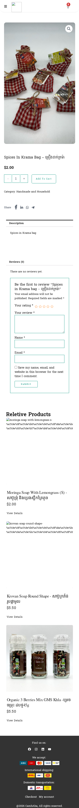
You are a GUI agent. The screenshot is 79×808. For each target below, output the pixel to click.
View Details (15, 513)
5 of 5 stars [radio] (51, 306)
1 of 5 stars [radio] (36, 306)
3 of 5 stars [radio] (44, 306)
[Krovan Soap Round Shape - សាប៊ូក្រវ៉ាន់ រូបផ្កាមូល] (39, 554)
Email (20, 353)
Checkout (31, 796)
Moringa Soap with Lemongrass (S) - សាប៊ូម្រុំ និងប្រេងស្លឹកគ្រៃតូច (37, 495)
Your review (25, 313)
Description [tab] (16, 223)
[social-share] (16, 207)
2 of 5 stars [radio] (40, 306)
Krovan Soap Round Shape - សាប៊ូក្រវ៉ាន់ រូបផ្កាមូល (37, 598)
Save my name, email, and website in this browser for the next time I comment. (39, 372)
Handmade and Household (33, 191)
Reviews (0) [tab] (16, 261)
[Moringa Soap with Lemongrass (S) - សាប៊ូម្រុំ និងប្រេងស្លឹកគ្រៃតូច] (39, 451)
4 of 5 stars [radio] (47, 306)
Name (20, 338)
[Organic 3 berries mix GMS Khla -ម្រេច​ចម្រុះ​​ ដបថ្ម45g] (39, 658)
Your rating (24, 305)
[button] (69, 28)
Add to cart (44, 179)
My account (46, 796)
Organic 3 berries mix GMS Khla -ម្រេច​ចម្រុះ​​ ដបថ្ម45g (39, 702)
